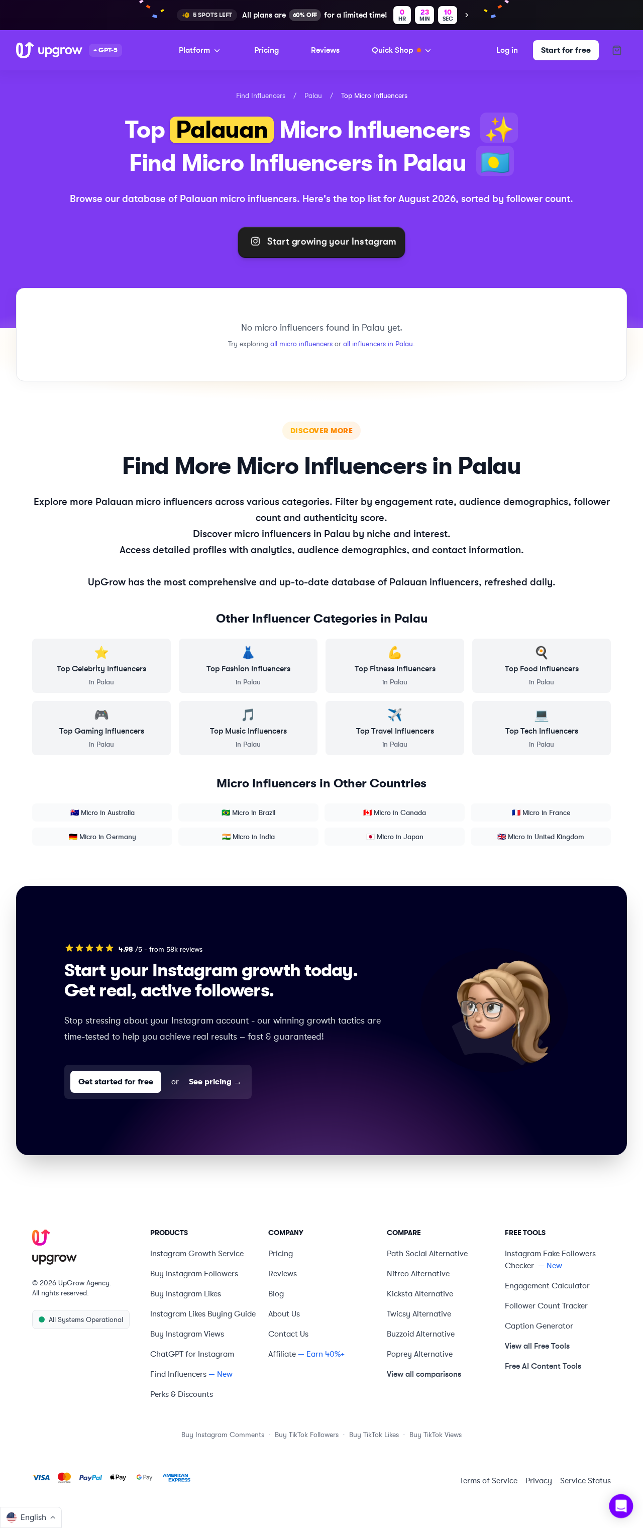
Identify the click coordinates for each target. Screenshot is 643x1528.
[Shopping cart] (617, 50)
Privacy (538, 1480)
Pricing (266, 50)
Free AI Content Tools (543, 1366)
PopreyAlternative (420, 1354)
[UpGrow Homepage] (85, 1248)
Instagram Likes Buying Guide (203, 1313)
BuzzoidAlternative (421, 1334)
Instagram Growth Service (197, 1253)
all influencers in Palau (378, 344)
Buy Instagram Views (187, 1334)
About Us (284, 1313)
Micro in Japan (394, 837)
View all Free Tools (537, 1346)
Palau (313, 95)
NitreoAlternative (418, 1273)
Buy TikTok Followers (307, 1435)
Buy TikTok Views (435, 1435)
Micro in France (541, 812)
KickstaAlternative (420, 1293)
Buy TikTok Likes (374, 1435)
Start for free (566, 50)
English (33, 1517)
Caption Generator (539, 1326)
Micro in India (248, 837)
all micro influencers (301, 344)
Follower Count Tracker (546, 1305)
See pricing (215, 1081)
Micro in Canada (394, 812)
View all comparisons (424, 1374)
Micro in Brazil (248, 812)
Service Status (585, 1480)
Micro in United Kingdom (540, 837)
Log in (507, 50)
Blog (276, 1293)
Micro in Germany (102, 837)
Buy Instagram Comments (222, 1435)
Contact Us (288, 1334)
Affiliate (282, 1354)
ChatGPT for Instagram (192, 1354)
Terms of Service (488, 1480)
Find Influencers (260, 95)
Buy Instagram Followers (194, 1273)
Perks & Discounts (181, 1394)
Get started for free (115, 1081)
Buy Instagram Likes (185, 1293)
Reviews (325, 50)
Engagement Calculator (547, 1285)
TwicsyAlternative (419, 1313)
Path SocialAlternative (427, 1253)
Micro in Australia (102, 812)
